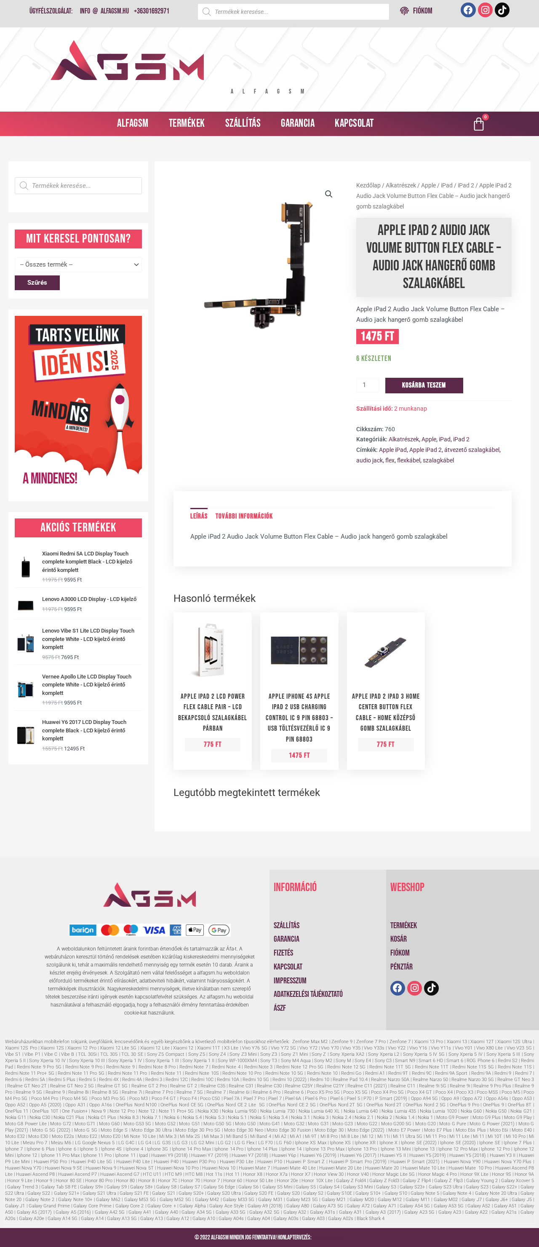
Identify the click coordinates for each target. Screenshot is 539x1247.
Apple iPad (393, 449)
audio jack (369, 460)
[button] (328, 194)
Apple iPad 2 (425, 449)
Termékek (187, 123)
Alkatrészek (401, 185)
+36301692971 (151, 11)
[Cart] (479, 124)
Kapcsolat (354, 123)
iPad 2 (466, 185)
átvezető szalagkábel (471, 449)
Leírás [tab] (199, 516)
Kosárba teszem (424, 385)
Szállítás (243, 123)
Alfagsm (133, 123)
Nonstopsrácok (328, 1238)
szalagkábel (438, 460)
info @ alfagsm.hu (104, 11)
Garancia (298, 123)
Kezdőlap (368, 185)
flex (390, 460)
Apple (428, 185)
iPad (447, 185)
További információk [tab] (244, 516)
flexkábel (408, 460)
